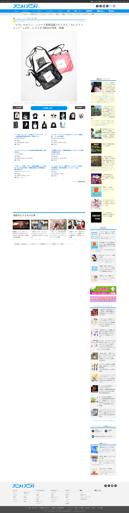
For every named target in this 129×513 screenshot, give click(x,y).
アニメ (25, 14)
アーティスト (54, 499)
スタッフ (53, 493)
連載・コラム (78, 11)
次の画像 (79, 107)
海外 (93, 14)
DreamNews (87, 507)
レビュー (60, 11)
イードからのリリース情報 (71, 507)
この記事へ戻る (49, 108)
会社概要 (53, 507)
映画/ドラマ (34, 14)
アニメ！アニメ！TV (85, 497)
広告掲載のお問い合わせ (44, 507)
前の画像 (18, 107)
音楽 (57, 14)
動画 (68, 11)
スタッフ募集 (100, 507)
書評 (67, 497)
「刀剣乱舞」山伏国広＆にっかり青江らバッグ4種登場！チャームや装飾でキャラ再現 (43, 244)
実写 (67, 495)
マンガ (43, 14)
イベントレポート (37, 11)
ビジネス (39, 503)
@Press (93, 507)
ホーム (16, 11)
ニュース (25, 11)
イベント (85, 14)
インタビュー (50, 11)
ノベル (50, 14)
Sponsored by (74, 181)
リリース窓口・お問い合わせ (31, 507)
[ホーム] (14, 18)
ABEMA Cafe (84, 499)
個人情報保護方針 (60, 507)
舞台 (38, 499)
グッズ (77, 14)
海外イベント (40, 501)
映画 (38, 495)
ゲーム (70, 14)
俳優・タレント (55, 497)
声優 (63, 14)
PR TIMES (81, 507)
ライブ (38, 497)
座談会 (67, 503)
